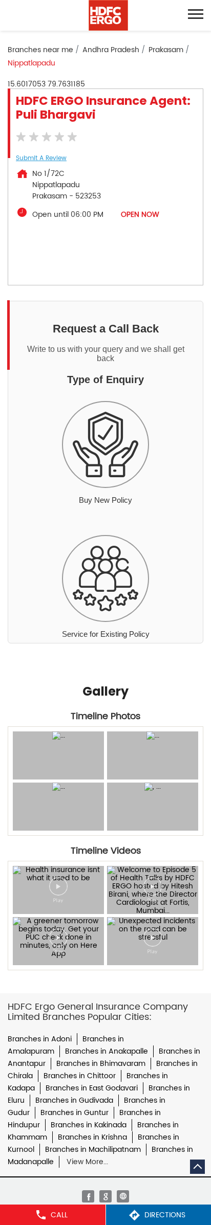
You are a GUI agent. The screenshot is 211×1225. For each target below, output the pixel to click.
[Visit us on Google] (105, 1196)
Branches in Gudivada (74, 1100)
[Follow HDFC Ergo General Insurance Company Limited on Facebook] (88, 1196)
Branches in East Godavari (92, 1088)
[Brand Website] (123, 1196)
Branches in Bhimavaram (100, 1064)
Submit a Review (41, 158)
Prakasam (166, 50)
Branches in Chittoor (80, 1076)
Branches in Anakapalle (106, 1051)
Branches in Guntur (74, 1113)
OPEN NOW (140, 214)
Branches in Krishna (92, 1137)
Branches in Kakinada (88, 1125)
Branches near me (40, 50)
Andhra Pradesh (110, 50)
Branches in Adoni (40, 1039)
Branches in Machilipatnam (93, 1149)
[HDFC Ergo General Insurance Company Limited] (108, 15)
